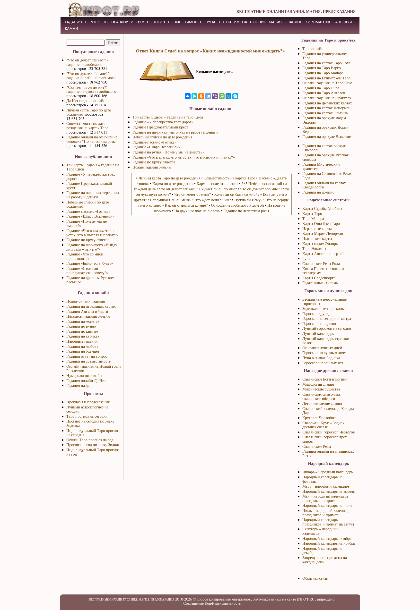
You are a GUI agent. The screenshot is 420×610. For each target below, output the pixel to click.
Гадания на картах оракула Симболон (324, 147)
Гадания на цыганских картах (327, 102)
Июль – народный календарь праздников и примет (326, 512)
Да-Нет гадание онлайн (85, 100)
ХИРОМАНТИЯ (318, 22)
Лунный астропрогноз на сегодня (87, 409)
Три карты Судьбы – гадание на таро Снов (167, 116)
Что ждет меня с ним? (213, 199)
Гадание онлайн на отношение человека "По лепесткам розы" (91, 139)
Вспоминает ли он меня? (170, 199)
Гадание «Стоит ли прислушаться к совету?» (87, 270)
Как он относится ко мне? (186, 205)
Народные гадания (81, 341)
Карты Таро (312, 213)
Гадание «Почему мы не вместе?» (86, 223)
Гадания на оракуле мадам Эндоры (324, 120)
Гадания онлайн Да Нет (86, 380)
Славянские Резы (316, 446)
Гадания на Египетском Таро (326, 77)
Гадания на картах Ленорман (326, 107)
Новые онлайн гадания (85, 301)
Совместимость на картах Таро (229, 177)
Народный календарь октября (326, 538)
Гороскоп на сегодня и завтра (326, 318)
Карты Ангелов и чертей (323, 253)
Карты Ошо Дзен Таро (321, 223)
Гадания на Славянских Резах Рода (327, 175)
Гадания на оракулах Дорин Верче (325, 129)
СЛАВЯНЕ (293, 22)
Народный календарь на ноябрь (328, 543)
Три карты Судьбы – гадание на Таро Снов (92, 167)
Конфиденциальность (223, 603)
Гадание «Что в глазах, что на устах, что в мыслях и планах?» (92, 232)
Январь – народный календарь (327, 471)
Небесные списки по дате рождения (87, 204)
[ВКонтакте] (188, 96)
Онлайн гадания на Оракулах (326, 97)
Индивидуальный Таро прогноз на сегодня (92, 432)
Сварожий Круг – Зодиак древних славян (323, 425)
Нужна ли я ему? (248, 199)
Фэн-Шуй (343, 22)
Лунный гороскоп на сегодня (326, 328)
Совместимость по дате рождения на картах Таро (87, 125)
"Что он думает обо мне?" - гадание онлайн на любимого (90, 75)
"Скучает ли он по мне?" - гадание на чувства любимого (91, 89)
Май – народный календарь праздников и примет (325, 498)
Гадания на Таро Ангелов (323, 92)
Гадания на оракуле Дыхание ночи (326, 138)
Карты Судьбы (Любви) (322, 208)
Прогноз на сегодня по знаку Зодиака (90, 423)
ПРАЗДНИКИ (122, 22)
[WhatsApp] (222, 96)
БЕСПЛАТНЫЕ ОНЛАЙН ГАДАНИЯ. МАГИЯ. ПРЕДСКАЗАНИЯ (296, 11)
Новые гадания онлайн (151, 166)
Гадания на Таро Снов (321, 87)
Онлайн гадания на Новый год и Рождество (93, 368)
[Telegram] (208, 96)
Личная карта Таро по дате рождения (88, 112)
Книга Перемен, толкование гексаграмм (325, 270)
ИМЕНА (240, 22)
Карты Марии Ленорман (322, 233)
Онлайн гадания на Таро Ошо (327, 82)
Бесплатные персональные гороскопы (324, 301)
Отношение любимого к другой (237, 205)
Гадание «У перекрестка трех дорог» (90, 176)
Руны (306, 258)
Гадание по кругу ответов (87, 239)
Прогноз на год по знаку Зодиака (94, 444)
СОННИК (258, 22)
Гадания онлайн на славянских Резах (328, 453)
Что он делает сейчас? (177, 188)
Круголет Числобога (319, 417)
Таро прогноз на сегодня (86, 416)
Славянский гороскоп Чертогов (328, 431)
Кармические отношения (217, 183)
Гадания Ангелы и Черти (87, 311)
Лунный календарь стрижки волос (325, 340)
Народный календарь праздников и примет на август (328, 521)
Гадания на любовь (82, 346)
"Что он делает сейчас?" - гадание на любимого (87, 62)
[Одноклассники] (201, 96)
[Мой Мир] (228, 96)
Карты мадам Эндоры (320, 243)
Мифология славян (318, 384)
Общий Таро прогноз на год (89, 439)
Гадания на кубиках (82, 336)
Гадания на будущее (82, 351)
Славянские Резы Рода (321, 263)
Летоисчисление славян (322, 403)
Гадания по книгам (82, 331)
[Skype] (235, 96)
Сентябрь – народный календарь (320, 531)
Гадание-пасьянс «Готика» (88, 211)
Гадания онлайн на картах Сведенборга (324, 185)
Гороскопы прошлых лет (322, 362)
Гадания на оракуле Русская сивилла (325, 157)
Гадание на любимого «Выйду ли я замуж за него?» (91, 247)
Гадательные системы (320, 282)
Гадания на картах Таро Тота (326, 62)
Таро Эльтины (314, 248)
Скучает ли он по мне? (218, 188)
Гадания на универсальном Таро (324, 55)
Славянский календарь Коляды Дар (328, 410)
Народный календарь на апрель (328, 491)
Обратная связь (315, 578)
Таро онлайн (313, 48)
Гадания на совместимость (88, 361)
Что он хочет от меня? (192, 194)
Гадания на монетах (82, 321)
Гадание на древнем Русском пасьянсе (90, 279)
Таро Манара (313, 218)
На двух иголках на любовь (197, 210)
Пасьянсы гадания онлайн (88, 316)
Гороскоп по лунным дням (324, 352)
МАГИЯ (275, 22)
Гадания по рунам (81, 326)
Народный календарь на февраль (322, 479)
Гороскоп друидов (317, 313)
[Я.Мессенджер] (194, 96)
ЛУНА (210, 22)
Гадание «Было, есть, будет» (89, 263)
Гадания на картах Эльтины (325, 112)
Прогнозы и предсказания (88, 401)
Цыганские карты (317, 238)
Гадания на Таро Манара (322, 72)
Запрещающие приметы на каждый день (324, 559)
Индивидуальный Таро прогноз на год (92, 452)
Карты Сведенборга (318, 277)
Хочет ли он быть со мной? (236, 194)
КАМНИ (71, 28)
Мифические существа (321, 388)
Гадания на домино (318, 192)
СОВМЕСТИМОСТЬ (185, 22)
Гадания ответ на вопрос (86, 356)
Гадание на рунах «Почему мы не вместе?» (168, 151)
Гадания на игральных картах (91, 306)
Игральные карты (317, 228)
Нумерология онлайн (84, 375)
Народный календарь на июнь (327, 505)
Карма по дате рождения (172, 183)
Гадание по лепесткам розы (246, 210)
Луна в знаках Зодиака (321, 357)
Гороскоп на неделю (319, 323)
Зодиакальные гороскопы (323, 308)
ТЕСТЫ (224, 22)
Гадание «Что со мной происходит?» (84, 256)
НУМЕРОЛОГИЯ (150, 22)
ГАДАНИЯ (73, 22)
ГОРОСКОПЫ (96, 22)
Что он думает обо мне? (260, 188)
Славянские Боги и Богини (325, 378)
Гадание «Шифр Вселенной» (90, 216)
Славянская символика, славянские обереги (321, 396)
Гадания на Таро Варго (321, 67)
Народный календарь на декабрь (322, 550)
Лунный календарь (318, 333)
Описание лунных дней (322, 347)
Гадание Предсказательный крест (89, 185)
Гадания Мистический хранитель (321, 166)
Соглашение (193, 603)
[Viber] (215, 96)
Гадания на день (79, 385)
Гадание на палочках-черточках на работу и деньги (92, 194)
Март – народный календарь (326, 486)
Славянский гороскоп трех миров (324, 439)
